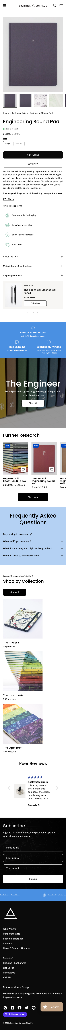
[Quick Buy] (51, 469)
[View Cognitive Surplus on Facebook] (19, 1007)
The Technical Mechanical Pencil (40, 291)
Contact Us (9, 972)
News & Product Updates (16, 948)
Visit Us (7, 977)
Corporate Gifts (11, 933)
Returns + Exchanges (14, 963)
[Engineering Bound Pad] (10, 101)
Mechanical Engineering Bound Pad (43, 481)
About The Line (10, 256)
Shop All (33, 403)
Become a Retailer (13, 938)
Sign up (33, 879)
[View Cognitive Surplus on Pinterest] (33, 1007)
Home (6, 113)
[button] (54, 5)
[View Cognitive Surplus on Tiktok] (12, 1007)
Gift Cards (8, 968)
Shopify (29, 1023)
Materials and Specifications (17, 266)
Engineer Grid (19, 113)
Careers (7, 943)
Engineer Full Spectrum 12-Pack (14, 479)
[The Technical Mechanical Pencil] (13, 295)
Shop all (14, 592)
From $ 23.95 (39, 487)
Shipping (8, 958)
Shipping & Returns (12, 275)
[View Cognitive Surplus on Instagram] (5, 1007)
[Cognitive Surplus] (33, 5)
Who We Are (9, 929)
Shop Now (33, 497)
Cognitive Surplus (17, 1023)
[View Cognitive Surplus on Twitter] (26, 1007)
